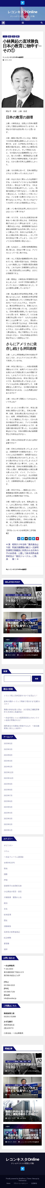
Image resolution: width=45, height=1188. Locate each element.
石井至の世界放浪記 (12, 932)
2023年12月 (9, 772)
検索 (5, 671)
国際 (21, 595)
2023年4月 (8, 813)
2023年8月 (8, 790)
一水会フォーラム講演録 (12, 595)
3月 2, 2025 (12, 1118)
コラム (5, 36)
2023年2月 (8, 824)
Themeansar (22, 1180)
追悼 (5, 949)
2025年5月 (8, 743)
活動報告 (7, 926)
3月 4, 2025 (12, 1094)
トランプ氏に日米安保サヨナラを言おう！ (22, 599)
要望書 (6, 943)
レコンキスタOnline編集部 (14, 57)
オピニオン (8, 845)
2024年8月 (8, 755)
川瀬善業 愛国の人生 (13, 897)
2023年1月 (8, 830)
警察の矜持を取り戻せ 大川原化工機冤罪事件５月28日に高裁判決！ (22, 1114)
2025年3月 (8, 749)
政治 (10, 36)
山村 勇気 (22, 1118)
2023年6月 (8, 801)
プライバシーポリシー (21, 1183)
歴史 (18, 36)
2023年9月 (8, 784)
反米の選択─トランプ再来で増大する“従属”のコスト (22, 624)
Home (8, 1183)
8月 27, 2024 (12, 1142)
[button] (41, 23)
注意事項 (34, 1183)
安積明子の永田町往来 (13, 886)
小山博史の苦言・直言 (13, 891)
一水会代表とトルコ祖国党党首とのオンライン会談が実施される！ (22, 651)
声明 (5, 880)
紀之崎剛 (7, 938)
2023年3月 (8, 819)
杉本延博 (7, 915)
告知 (5, 868)
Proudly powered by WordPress (16, 1178)
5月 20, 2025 (12, 1071)
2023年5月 (8, 807)
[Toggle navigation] (22, 22)
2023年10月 (9, 778)
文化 (14, 36)
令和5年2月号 (9, 863)
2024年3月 (8, 761)
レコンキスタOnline (22, 12)
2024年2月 (8, 767)
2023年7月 (8, 795)
